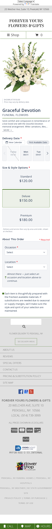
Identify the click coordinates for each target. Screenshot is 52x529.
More (6, 130)
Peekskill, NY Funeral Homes (17, 478)
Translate (34, 4)
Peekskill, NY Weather (12, 488)
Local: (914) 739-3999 (26, 415)
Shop (15, 34)
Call (9, 526)
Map (27, 526)
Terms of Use (26, 503)
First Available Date (38, 142)
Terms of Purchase (34, 498)
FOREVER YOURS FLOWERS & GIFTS (26, 23)
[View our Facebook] (20, 393)
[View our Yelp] (31, 393)
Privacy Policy (13, 498)
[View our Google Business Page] (26, 393)
